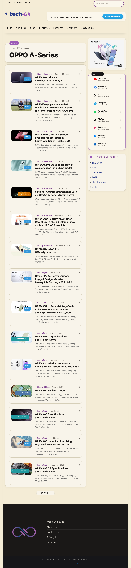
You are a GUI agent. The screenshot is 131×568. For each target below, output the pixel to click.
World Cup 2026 (55, 521)
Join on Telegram (114, 16)
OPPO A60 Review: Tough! (50, 390)
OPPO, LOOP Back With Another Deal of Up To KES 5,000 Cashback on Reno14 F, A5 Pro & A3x (55, 222)
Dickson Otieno (43, 303)
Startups (72, 28)
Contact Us (87, 28)
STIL (94, 186)
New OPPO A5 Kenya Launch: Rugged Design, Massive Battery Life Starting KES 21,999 (53, 279)
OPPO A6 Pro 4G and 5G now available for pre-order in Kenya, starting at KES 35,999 (52, 137)
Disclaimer (52, 542)
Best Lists (97, 172)
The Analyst (42, 273)
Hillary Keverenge (44, 74)
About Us (52, 527)
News (32, 28)
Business (58, 28)
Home (9, 28)
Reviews (43, 28)
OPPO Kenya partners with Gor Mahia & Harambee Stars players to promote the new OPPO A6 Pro (54, 107)
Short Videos (99, 182)
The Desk (21, 28)
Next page (43, 493)
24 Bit (95, 177)
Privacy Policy (54, 537)
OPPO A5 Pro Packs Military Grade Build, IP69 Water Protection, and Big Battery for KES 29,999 (54, 309)
